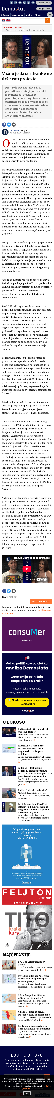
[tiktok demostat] (28, 2)
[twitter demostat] (20, 2)
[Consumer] (27, 634)
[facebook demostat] (11, 2)
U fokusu (5, 15)
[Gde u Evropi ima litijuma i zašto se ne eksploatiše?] (9, 998)
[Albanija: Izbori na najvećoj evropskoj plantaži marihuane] (9, 1015)
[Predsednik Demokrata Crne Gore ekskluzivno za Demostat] (9, 1029)
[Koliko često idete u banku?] (9, 793)
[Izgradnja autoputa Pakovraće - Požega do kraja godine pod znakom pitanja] (9, 979)
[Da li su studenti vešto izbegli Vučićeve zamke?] (9, 732)
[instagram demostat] (24, 2)
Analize (29, 15)
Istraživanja (17, 15)
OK (27, 1093)
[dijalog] (27, 855)
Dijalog (38, 15)
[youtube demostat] (15, 2)
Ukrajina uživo (44, 9)
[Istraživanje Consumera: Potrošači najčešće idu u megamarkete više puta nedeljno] (9, 748)
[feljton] (27, 919)
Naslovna (8, 28)
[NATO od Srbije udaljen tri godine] (9, 964)
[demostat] (20, 9)
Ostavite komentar (40, 601)
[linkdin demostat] (33, 2)
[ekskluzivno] (27, 684)
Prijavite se (43, 3)
